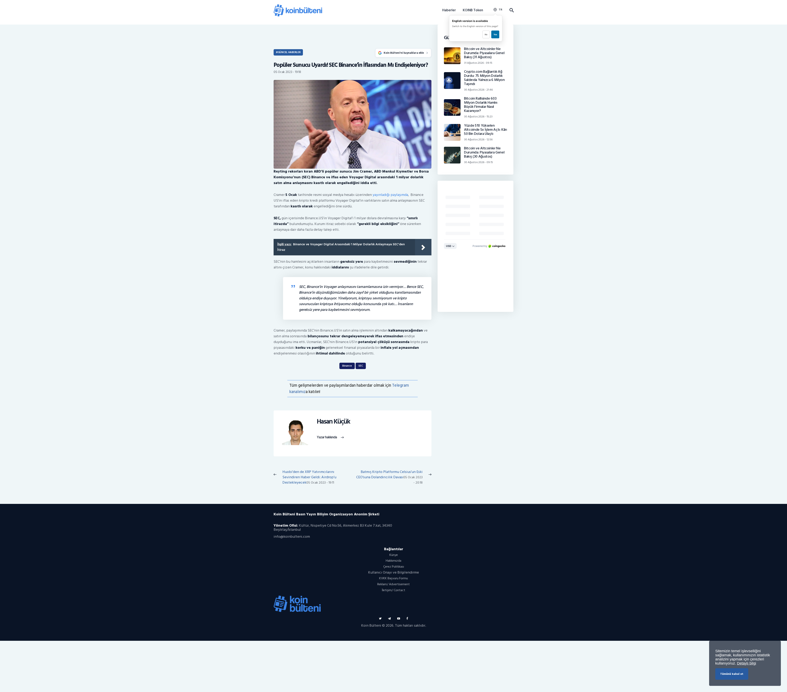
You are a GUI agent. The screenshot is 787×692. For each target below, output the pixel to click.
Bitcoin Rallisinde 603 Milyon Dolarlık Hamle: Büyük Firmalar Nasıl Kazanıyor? (481, 105)
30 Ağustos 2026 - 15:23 (478, 116)
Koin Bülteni (371, 625)
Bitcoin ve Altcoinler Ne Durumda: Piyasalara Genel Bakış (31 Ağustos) (484, 53)
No (486, 34)
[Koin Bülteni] (298, 6)
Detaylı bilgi (746, 663)
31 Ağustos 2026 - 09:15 (478, 62)
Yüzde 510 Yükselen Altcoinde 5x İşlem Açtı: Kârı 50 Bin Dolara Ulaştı (485, 130)
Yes (495, 34)
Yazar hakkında (327, 437)
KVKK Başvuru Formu (393, 578)
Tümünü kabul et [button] (731, 674)
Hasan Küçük (333, 421)
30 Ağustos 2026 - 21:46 (478, 89)
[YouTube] (398, 618)
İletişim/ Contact (393, 590)
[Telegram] (389, 618)
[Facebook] (407, 618)
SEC (360, 365)
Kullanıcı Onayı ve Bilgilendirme (393, 572)
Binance (347, 365)
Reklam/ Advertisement (393, 584)
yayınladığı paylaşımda (390, 195)
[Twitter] (380, 618)
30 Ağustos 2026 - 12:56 (478, 139)
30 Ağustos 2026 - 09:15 (478, 162)
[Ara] (511, 10)
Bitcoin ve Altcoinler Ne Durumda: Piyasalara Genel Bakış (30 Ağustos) (484, 152)
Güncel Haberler (289, 52)
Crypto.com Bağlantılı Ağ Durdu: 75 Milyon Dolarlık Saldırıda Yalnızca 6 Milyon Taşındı (484, 78)
